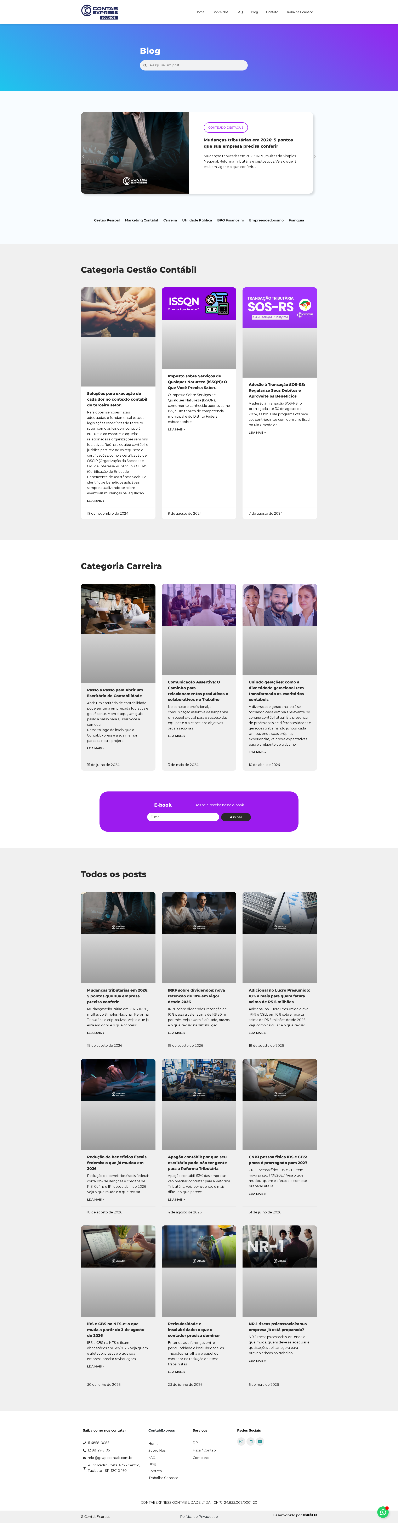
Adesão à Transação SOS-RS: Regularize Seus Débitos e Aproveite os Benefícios (277, 390)
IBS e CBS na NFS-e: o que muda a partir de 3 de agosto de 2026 (115, 1330)
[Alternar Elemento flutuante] (383, 1512)
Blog (254, 12)
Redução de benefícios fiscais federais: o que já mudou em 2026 (117, 1163)
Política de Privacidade (199, 1517)
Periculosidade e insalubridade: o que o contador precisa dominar (194, 1330)
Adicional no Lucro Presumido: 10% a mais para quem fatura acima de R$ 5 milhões (279, 996)
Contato (272, 12)
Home (199, 12)
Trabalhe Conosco (299, 12)
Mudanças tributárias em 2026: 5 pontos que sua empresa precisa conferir (117, 996)
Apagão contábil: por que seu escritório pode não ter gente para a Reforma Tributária (197, 1163)
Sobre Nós (220, 12)
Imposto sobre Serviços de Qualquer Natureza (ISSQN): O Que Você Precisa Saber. (197, 382)
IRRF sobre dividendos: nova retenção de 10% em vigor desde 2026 (196, 996)
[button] (83, 156)
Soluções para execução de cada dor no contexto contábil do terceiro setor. (117, 399)
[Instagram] (241, 1441)
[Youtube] (260, 1441)
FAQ (240, 12)
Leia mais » (95, 501)
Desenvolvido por (288, 1515)
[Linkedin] (250, 1441)
